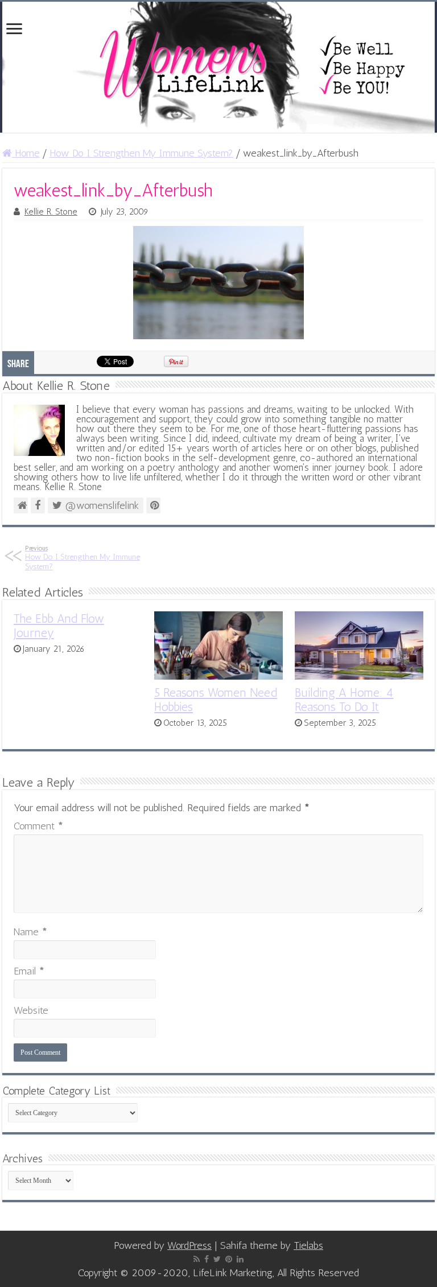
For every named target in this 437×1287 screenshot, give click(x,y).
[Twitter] (217, 1259)
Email (29, 971)
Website (31, 1010)
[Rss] (196, 1259)
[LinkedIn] (240, 1259)
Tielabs (308, 1245)
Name (30, 932)
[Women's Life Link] (218, 67)
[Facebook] (206, 1259)
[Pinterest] (228, 1259)
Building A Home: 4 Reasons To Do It (344, 699)
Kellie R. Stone (50, 212)
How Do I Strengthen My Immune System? (141, 153)
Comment (38, 826)
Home (26, 153)
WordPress (189, 1245)
